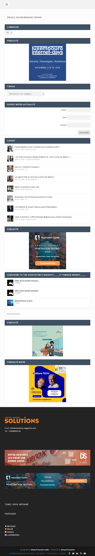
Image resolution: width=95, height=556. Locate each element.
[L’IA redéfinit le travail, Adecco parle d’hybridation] (10, 209)
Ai (26, 169)
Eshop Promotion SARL (40, 550)
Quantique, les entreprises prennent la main (33, 197)
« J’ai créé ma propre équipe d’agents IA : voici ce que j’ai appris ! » (43, 157)
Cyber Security (31, 149)
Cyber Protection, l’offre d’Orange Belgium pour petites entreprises (43, 217)
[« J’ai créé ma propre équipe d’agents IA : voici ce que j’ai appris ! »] (10, 158)
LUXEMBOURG (13, 535)
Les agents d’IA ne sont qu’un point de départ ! (34, 177)
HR (27, 209)
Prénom (63, 125)
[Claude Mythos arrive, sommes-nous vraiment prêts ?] (10, 148)
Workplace (29, 189)
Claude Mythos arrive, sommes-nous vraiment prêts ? (37, 147)
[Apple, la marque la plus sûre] (10, 188)
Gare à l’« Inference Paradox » (27, 167)
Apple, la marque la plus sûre (27, 187)
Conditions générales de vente (22, 553)
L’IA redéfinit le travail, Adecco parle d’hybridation (36, 207)
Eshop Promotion (68, 550)
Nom (65, 117)
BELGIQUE (11, 526)
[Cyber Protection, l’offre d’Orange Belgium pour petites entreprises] (10, 219)
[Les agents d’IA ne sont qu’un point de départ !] (10, 178)
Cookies (63, 553)
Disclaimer (40, 553)
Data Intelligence (31, 179)
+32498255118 (15, 431)
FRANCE (10, 532)
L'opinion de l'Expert (33, 159)
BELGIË (10, 529)
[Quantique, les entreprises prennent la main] (10, 199)
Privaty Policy (52, 553)
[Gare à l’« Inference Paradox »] (10, 168)
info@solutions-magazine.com (23, 428)
